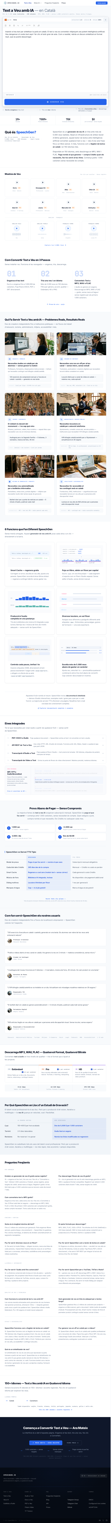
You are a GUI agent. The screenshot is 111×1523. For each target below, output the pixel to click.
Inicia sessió (102, 3)
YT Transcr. (29, 1511)
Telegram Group (73, 1500)
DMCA (91, 1500)
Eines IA (37, 3)
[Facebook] (107, 1520)
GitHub (69, 1507)
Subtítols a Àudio (9, 1503)
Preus (64, 3)
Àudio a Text (29, 1496)
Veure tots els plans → (55, 899)
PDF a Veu (28, 1503)
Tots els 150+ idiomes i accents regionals (54, 1410)
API (47, 1503)
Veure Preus (71, 1443)
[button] (41, 20)
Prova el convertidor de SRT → (16, 791)
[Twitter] (103, 1520)
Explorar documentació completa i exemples (56, 708)
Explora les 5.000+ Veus (54, 245)
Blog (47, 1500)
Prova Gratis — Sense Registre (47, 1443)
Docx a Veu (29, 1500)
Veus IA (6, 1500)
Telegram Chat (72, 1503)
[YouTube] (100, 1520)
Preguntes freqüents (52, 3)
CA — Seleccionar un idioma (94, 1475)
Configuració (10, 94)
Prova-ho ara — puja (56, 304)
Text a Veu (27, 3)
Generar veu (57, 102)
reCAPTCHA (93, 1507)
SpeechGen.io (12, 1520)
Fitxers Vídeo (29, 1507)
